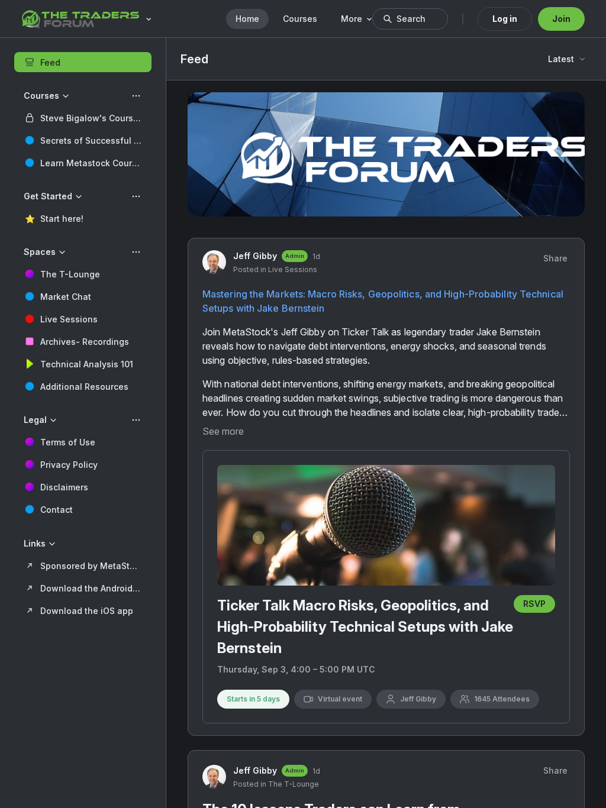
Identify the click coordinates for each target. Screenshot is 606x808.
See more (223, 431)
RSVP (534, 604)
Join (561, 19)
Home (247, 19)
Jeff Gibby (255, 256)
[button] (83, 118)
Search (411, 19)
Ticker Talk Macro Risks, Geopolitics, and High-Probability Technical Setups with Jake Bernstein (365, 627)
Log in (504, 19)
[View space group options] (136, 96)
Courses (300, 19)
